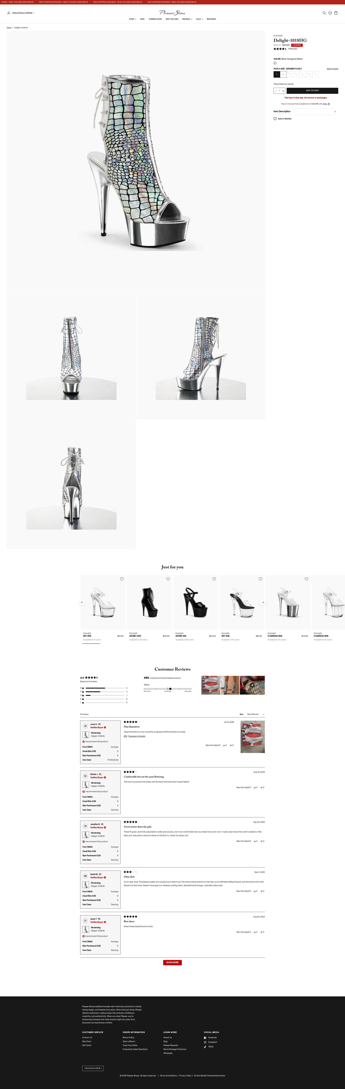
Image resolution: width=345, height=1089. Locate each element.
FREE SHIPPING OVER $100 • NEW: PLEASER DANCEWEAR (45, 2)
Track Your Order (130, 1046)
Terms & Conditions (168, 1076)
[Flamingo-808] (287, 602)
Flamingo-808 (275, 636)
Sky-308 (87, 636)
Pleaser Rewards (170, 1046)
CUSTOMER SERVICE (92, 1032)
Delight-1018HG (98, 736)
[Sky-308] (103, 602)
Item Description (282, 112)
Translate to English (136, 736)
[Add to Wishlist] (122, 579)
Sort (242, 714)
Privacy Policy (185, 1076)
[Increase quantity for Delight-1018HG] (283, 91)
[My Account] (9, 13)
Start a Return (129, 1042)
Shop (131, 19)
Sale (198, 19)
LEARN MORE (170, 1032)
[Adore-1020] (149, 602)
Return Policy (128, 1038)
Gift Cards (86, 1046)
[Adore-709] (195, 602)
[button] (285, 49)
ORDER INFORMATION (134, 1032)
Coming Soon (155, 19)
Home (9, 28)
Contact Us (87, 1038)
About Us (167, 1038)
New (142, 19)
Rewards (211, 19)
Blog (165, 1042)
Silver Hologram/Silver (275, 63)
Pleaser (87, 633)
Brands (186, 19)
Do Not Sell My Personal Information (209, 1076)
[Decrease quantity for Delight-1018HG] (276, 91)
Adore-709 (180, 636)
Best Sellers (172, 19)
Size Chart (86, 1042)
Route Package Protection (174, 1049)
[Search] (324, 13)
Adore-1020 (135, 636)
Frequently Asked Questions (135, 1049)
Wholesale (167, 1053)
